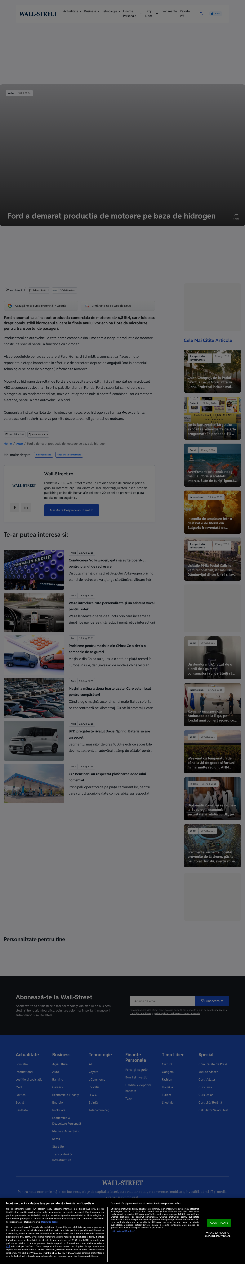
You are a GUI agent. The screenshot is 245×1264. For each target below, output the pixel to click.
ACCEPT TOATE (219, 1222)
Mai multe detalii (49, 1221)
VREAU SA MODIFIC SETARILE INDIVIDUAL (217, 1234)
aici (8, 1246)
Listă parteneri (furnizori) (123, 1231)
